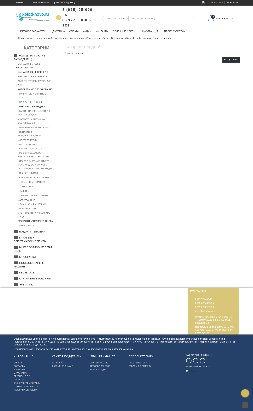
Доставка (58, 31)
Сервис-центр (22, 376)
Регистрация (232, 2)
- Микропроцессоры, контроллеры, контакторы (33, 155)
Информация (149, 31)
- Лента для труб (27, 140)
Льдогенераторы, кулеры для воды (33, 83)
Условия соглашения (26, 390)
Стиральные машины (34, 278)
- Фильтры (23, 191)
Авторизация (216, 2)
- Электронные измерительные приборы (32, 202)
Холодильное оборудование (34, 89)
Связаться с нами (62, 366)
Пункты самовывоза (26, 386)
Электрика (26, 284)
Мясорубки (27, 256)
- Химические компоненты (33, 195)
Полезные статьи (124, 31)
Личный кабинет (99, 363)
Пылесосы (26, 272)
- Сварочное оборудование (33, 177)
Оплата (74, 31)
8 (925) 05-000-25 (204, 303)
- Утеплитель (25, 186)
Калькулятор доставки (27, 383)
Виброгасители (26, 208)
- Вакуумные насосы (30, 102)
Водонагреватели (32, 231)
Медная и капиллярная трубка (35, 221)
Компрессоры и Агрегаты (32, 76)
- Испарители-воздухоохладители (29, 134)
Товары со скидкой (140, 366)
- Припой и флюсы (28, 173)
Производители (175, 31)
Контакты (102, 31)
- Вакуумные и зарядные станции (32, 96)
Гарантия (19, 380)
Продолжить (231, 60)
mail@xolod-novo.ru (205, 311)
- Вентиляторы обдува (31, 106)
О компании (21, 373)
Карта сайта (59, 363)
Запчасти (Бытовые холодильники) (28, 66)
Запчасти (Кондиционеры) (32, 72)
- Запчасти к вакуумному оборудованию (32, 121)
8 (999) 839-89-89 (204, 307)
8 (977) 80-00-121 (204, 299)
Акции (87, 31)
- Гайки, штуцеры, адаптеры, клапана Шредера (34, 113)
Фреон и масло (26, 225)
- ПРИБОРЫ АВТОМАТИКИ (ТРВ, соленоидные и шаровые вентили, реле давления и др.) (35, 165)
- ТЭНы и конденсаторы (31, 182)
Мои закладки (98, 369)
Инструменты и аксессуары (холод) (33, 215)
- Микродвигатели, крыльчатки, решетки (30, 147)
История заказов (100, 366)
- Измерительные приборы (33, 127)
